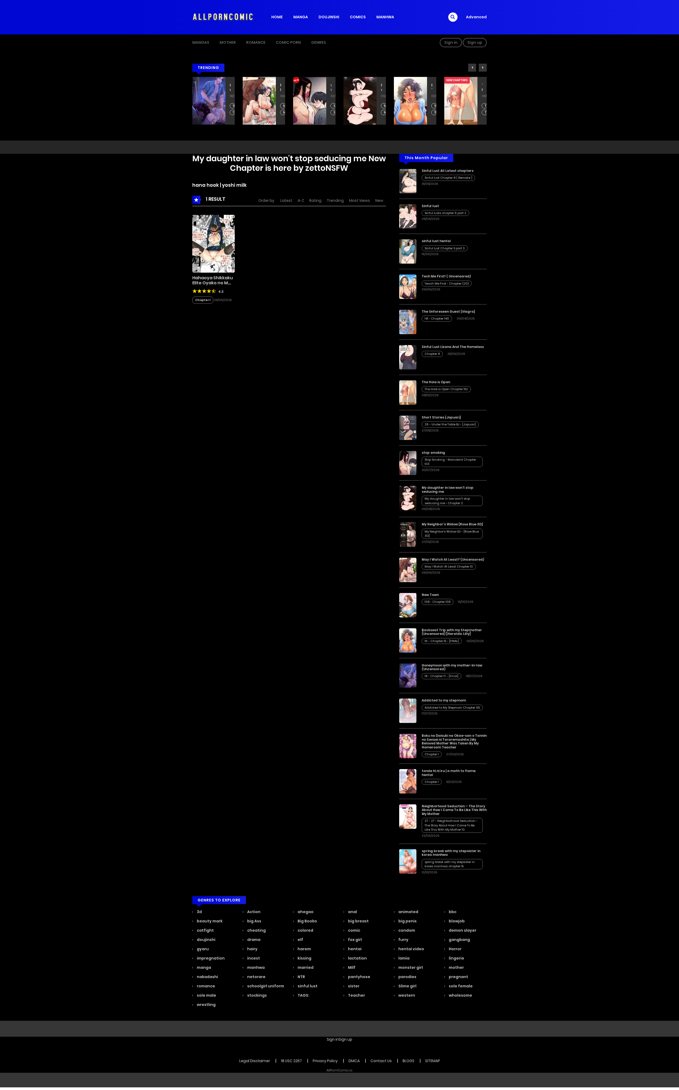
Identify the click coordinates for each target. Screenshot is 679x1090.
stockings (256, 995)
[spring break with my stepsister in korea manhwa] (407, 861)
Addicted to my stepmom (444, 700)
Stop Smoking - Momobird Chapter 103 (334, 105)
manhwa (255, 967)
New (379, 200)
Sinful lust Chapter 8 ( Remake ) (448, 178)
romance (205, 986)
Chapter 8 (432, 354)
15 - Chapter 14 (435, 112)
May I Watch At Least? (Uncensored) (280, 87)
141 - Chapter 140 (437, 318)
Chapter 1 (202, 300)
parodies (407, 976)
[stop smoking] (407, 462)
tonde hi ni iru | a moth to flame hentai (449, 773)
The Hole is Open (482, 87)
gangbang (459, 939)
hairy (252, 949)
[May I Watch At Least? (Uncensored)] (407, 569)
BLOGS (408, 1060)
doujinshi (205, 939)
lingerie (456, 958)
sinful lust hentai (436, 241)
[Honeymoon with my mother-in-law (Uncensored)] (407, 675)
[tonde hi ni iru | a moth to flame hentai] (407, 781)
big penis (407, 921)
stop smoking (331, 87)
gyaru (202, 949)
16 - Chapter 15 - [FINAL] (435, 105)
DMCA (354, 1060)
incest (253, 958)
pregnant (458, 976)
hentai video (411, 949)
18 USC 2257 (291, 1060)
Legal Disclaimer (254, 1060)
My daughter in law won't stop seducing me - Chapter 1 (385, 112)
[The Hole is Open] (407, 392)
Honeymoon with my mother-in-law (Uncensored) (230, 87)
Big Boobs (307, 921)
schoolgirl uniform (265, 986)
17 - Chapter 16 (234, 112)
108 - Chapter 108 (437, 602)
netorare (255, 976)
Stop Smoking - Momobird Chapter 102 (334, 112)
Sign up (474, 42)
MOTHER (228, 42)
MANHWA (385, 17)
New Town (430, 594)
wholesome (460, 995)
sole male (206, 995)
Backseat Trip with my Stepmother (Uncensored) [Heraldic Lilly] (431, 87)
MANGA (300, 17)
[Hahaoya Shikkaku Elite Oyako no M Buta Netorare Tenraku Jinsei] (213, 243)
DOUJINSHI (329, 17)
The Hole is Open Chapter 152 (486, 105)
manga (203, 967)
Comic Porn (288, 42)
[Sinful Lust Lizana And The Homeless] (407, 357)
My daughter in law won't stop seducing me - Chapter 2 (385, 105)
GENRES (318, 42)
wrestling (206, 1004)
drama (253, 939)
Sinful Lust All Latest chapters (447, 170)
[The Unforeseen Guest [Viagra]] (407, 321)
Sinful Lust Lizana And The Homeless (453, 347)
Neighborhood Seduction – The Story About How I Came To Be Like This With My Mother (454, 810)
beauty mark (209, 921)
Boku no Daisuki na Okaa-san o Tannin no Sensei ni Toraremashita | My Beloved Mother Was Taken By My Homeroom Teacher (454, 741)
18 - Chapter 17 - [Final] (234, 105)
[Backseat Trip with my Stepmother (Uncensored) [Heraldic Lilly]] (407, 640)
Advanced (476, 17)
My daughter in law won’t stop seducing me (381, 87)
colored (305, 930)
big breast (358, 921)
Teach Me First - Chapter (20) (447, 283)
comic (353, 930)
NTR (301, 976)
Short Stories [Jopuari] (441, 417)
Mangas (200, 42)
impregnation (210, 958)
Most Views (359, 200)
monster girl (410, 967)
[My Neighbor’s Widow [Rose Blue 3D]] (407, 534)
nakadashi (207, 976)
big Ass (253, 921)
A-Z (301, 200)
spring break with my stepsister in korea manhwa (451, 853)
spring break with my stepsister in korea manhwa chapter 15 (450, 864)
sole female (460, 986)
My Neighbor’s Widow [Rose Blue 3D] (452, 524)
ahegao (305, 911)
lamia (404, 958)
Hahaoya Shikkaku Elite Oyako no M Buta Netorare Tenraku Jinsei (212, 285)
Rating (315, 200)
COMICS (358, 17)
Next (483, 68)
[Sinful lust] (407, 216)
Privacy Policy (325, 1060)
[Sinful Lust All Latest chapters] (407, 180)
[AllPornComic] (223, 17)
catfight (205, 930)
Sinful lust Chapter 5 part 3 (445, 248)
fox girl (354, 939)
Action (253, 911)
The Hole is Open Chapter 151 (486, 112)
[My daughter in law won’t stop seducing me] (407, 497)
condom (406, 930)
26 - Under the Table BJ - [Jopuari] (450, 424)
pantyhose (358, 976)
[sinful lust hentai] (407, 251)
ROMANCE (255, 42)
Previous (472, 68)
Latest (286, 200)
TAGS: (303, 995)
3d (199, 911)
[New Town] (407, 605)
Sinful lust (430, 206)
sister (353, 986)
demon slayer (462, 930)
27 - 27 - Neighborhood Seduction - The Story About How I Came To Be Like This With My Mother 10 (451, 825)
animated (408, 911)
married (305, 967)
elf (300, 939)
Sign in (451, 42)
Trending (335, 200)
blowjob (456, 921)
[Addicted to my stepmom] (407, 710)
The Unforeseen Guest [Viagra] (448, 311)
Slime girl (407, 986)
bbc (452, 911)
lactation (357, 958)
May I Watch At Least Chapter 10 (284, 105)
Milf (351, 967)
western (406, 995)
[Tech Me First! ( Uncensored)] (407, 286)
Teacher (356, 995)
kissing (304, 958)
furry (403, 939)
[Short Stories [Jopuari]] (407, 427)
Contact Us (381, 1060)
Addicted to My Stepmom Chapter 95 (452, 707)
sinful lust (307, 986)
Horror (455, 949)
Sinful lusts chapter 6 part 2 (445, 213)
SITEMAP (432, 1060)
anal (352, 911)
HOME (277, 17)
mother (456, 967)
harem (304, 949)
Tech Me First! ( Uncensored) (446, 276)
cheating (256, 930)
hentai (354, 949)
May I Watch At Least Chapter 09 (284, 112)
